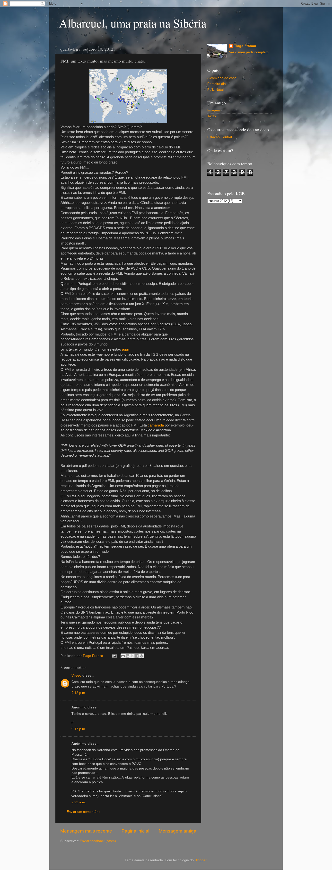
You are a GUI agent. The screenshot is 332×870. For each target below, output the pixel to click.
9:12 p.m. (78, 693)
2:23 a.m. (78, 802)
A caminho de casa (221, 78)
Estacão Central (219, 137)
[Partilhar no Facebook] (136, 655)
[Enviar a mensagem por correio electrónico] (114, 656)
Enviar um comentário (83, 812)
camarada (156, 425)
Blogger (200, 860)
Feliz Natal (215, 89)
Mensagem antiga (177, 831)
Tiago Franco (245, 46)
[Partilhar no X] (132, 655)
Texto (211, 116)
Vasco (76, 675)
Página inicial (135, 831)
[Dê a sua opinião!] (127, 655)
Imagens (214, 110)
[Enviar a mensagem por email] (123, 655)
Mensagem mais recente (86, 831)
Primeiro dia (216, 84)
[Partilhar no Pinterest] (141, 655)
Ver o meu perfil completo (249, 52)
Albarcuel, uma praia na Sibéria (132, 23)
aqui (125, 349)
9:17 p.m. (78, 729)
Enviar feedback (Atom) (98, 841)
